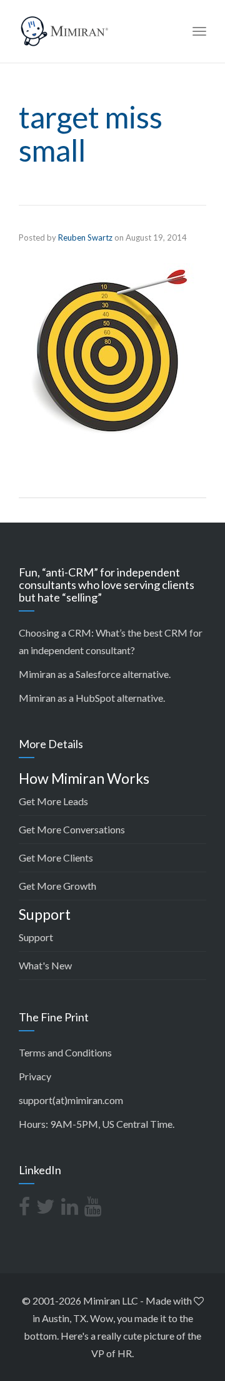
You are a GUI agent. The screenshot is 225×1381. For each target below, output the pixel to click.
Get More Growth (57, 886)
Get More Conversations (72, 829)
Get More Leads (53, 801)
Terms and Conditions (65, 1052)
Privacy (35, 1076)
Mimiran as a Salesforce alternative (94, 674)
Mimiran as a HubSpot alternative (91, 698)
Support (36, 937)
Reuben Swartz (85, 237)
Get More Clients (56, 857)
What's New (45, 965)
